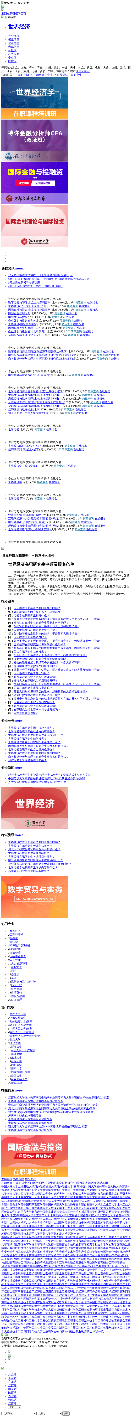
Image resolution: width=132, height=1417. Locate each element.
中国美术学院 (15, 1204)
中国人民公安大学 (90, 1200)
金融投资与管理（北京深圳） (26, 335)
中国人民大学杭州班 (22, 1032)
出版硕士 (6, 1273)
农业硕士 (12, 1280)
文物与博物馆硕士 (65, 1331)
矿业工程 (56, 1324)
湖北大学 (6, 435)
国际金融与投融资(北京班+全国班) (29, 375)
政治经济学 (121, 1240)
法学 (34, 1244)
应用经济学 (16, 1295)
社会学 (99, 1244)
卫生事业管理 (18, 956)
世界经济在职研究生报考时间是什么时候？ (40, 644)
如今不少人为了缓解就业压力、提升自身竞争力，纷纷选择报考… (54, 640)
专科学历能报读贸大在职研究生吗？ (36, 666)
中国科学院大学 (55, 1204)
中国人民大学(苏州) (21, 1028)
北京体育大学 (48, 1197)
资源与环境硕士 (96, 1309)
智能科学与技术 (101, 1284)
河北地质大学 (59, 1233)
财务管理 (16, 999)
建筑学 (20, 1266)
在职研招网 (22, 74)
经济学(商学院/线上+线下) (24, 449)
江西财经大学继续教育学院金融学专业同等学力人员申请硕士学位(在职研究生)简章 (58, 1097)
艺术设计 (50, 1313)
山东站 (12, 1389)
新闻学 (58, 1248)
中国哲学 (94, 1302)
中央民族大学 (15, 1222)
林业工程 (42, 1327)
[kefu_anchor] (9, 1355)
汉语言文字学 (53, 1280)
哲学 (106, 1244)
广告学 (93, 1295)
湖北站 (12, 1396)
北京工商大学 (58, 1215)
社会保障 (70, 1255)
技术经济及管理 (115, 1291)
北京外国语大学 (121, 1193)
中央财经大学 (19, 1079)
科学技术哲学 (73, 1302)
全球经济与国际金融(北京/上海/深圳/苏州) (33, 405)
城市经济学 (121, 1295)
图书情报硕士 (53, 1273)
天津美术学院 (97, 1229)
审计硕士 (94, 1273)
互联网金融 (66, 1262)
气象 (92, 1287)
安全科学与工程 (13, 1251)
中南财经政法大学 (76, 1193)
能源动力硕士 (114, 1309)
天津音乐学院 (81, 1229)
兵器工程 (75, 1327)
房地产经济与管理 (54, 1255)
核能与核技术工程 (114, 1327)
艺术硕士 (23, 1280)
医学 (37, 1284)
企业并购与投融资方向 (22, 320)
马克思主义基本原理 (112, 1306)
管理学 (41, 1244)
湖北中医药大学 (118, 1222)
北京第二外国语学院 (33, 1208)
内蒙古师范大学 (20, 1072)
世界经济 (13, 429)
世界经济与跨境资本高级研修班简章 (30, 1119)
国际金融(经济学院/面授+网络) (26, 522)
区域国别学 (30, 1298)
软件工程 (61, 1259)
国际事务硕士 (20, 1291)
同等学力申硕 (47, 1182)
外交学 (30, 1248)
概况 (13, 35)
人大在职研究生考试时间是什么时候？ (37, 608)
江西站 (12, 1403)
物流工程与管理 (71, 1313)
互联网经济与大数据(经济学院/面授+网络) (33, 518)
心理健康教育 (20, 1306)
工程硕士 (50, 1316)
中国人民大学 (9, 292)
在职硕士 (21, 1182)
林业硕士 (9, 1277)
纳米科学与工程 (121, 1284)
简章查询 (80, 302)
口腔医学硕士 (40, 1277)
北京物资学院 (74, 1215)
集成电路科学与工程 (60, 1284)
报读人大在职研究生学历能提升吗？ (36, 680)
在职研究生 (8, 1182)
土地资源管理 (81, 1295)
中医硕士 (119, 1280)
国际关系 (39, 1248)
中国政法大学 (9, 1197)
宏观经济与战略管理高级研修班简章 (30, 1122)
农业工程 (17, 1316)
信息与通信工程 (33, 1251)
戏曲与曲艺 (58, 1287)
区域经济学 (107, 1302)
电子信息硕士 (48, 1309)
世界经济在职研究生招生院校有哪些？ (31, 727)
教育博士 (15, 1262)
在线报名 (13, 54)
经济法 (75, 1266)
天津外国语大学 (46, 1229)
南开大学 (16, 1054)
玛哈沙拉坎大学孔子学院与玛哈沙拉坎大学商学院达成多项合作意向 (49, 774)
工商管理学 (16, 934)
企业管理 (16, 967)
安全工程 (125, 1320)
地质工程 (67, 1320)
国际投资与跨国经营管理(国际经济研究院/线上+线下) (40, 355)
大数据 (49, 1244)
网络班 (92, 1182)
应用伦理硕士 (53, 1291)
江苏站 (12, 1385)
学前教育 (34, 1306)
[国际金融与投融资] (34, 203)
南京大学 (16, 1068)
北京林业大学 (53, 1208)
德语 (53, 1306)
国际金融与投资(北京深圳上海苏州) (29, 309)
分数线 (12, 50)
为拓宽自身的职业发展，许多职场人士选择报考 (43, 626)
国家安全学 (8, 1287)
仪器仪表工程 (53, 1320)
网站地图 (102, 1182)
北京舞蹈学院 (64, 1197)
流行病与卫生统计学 (23, 981)
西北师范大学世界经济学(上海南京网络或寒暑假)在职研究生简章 (47, 1126)
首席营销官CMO (108, 1255)
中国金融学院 (119, 1197)
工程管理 (67, 1291)
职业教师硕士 (84, 1331)
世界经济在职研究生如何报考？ (27, 738)
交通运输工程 (111, 1320)
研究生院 (39, 1302)
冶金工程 (6, 1324)
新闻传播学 (102, 1251)
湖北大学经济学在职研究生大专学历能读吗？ (41, 658)
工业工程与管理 (74, 1316)
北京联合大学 (107, 1215)
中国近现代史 (92, 1306)
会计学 (15, 974)
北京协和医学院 (74, 1204)
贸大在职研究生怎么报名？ (30, 651)
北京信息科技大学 (100, 1197)
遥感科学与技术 (82, 1284)
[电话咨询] (9, 1352)
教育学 (27, 1244)
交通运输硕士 (37, 1313)
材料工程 (28, 1320)
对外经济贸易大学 (12, 341)
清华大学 (15, 1043)
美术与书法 (71, 1287)
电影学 (102, 1295)
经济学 (14, 941)
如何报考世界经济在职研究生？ (27, 760)
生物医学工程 (29, 1327)
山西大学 (16, 1075)
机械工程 (89, 1316)
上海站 (12, 1378)
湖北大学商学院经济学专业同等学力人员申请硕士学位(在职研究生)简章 (51, 1108)
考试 (13, 46)
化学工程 (39, 1320)
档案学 (91, 1244)
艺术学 (55, 1251)
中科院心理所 (119, 1208)
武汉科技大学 (71, 1200)
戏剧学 (110, 1295)
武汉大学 (16, 1061)
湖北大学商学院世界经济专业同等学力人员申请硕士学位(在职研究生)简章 (53, 1104)
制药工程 (64, 1327)
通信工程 (111, 1316)
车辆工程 (39, 1316)
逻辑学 (49, 1331)
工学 (26, 1284)
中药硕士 (75, 1277)
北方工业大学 (95, 1219)
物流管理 (15, 952)
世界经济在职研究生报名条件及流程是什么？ (35, 735)
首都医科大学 (92, 1204)
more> (19, 268)
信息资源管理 (78, 1244)
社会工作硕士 (120, 1266)
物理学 (41, 1295)
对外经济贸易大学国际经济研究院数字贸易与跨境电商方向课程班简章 (51, 1112)
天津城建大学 (117, 1226)
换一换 (75, 1233)
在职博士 (33, 1182)
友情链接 (6, 1179)
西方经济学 (121, 1302)
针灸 (78, 1280)
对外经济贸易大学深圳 (108, 1211)
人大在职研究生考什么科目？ (32, 673)
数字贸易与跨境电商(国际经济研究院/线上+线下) (37, 351)
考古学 (25, 1255)
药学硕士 (64, 1277)
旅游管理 (23, 1259)
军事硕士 (86, 1277)
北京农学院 (38, 1211)
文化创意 (114, 1251)
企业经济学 (38, 1262)
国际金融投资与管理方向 (23, 327)
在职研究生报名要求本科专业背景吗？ (37, 709)
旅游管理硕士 (37, 1273)
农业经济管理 (51, 1266)
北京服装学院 (12, 1219)
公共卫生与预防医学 (85, 1262)
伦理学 (85, 1302)
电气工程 (28, 1316)
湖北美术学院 (100, 1222)
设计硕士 (83, 1287)
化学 (100, 1259)
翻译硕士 (23, 1269)
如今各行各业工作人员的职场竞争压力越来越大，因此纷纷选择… (54, 648)
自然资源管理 (12, 1255)
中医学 (96, 1269)
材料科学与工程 (96, 1298)
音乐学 (63, 1251)
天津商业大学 (64, 1229)
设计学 (44, 1284)
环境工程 (16, 985)
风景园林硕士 (119, 1277)
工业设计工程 (122, 1324)
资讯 (13, 43)
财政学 (14, 1259)
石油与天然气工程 (73, 1324)
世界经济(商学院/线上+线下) (25, 445)
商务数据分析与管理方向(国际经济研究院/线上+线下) (40, 358)
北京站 (12, 1374)
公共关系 (100, 1291)
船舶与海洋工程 (11, 1327)
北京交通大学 (103, 1208)
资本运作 (17, 1298)
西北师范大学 (9, 455)
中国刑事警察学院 (34, 1204)
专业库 (12, 57)
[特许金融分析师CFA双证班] (34, 160)
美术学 (71, 1251)
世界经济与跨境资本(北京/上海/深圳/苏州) (33, 395)
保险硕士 (67, 1273)
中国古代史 (77, 1306)
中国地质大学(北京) (34, 1200)
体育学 (104, 1269)
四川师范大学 (86, 1211)
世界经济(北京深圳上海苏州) (25, 306)
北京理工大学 (70, 1208)
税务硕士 (125, 1269)
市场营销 (16, 992)
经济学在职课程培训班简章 (24, 1115)
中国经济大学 (9, 504)
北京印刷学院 (67, 1219)
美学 (78, 1251)
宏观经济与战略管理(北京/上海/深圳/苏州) (33, 398)
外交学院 (6, 419)
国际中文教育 (117, 1287)
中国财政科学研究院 (24, 1229)
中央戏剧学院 (59, 1222)
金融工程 (34, 1259)
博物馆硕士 (102, 1287)
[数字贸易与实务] (34, 916)
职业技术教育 (26, 1302)
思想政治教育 (70, 1248)
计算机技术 (88, 1313)
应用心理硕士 (9, 1269)
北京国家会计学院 (48, 1219)
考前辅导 (16, 1082)
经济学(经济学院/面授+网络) (25, 514)
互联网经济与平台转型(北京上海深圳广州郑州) (36, 402)
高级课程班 (8, 381)
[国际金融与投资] (34, 1175)
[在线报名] (9, 1359)
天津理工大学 (84, 1226)
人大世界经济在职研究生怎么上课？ (36, 629)
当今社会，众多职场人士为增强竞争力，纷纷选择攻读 (47, 655)
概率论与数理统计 (21, 945)
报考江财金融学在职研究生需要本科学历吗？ (41, 622)
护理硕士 (53, 1277)
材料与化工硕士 (77, 1309)
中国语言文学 (62, 1244)
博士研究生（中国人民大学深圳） (29, 413)
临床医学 (65, 1266)
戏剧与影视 (44, 1287)
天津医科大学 (114, 1229)
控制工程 (34, 1324)
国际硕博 (81, 1182)
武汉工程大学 (70, 1211)
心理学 (113, 1244)
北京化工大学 (108, 1204)
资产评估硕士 (81, 1273)
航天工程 (97, 1327)
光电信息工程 (15, 1320)
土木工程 (100, 1316)
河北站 (12, 1399)
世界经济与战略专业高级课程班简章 (30, 1130)
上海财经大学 (18, 1017)
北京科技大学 (12, 1208)
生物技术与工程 (93, 1320)
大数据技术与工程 (15, 1331)
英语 (13, 978)
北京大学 (15, 1039)
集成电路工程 (20, 1324)
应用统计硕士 (56, 1269)
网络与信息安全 (35, 1331)
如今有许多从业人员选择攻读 (32, 677)
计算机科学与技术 (87, 1255)
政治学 (44, 1259)
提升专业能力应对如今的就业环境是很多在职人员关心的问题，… (54, 619)
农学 (31, 1284)
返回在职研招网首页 (13, 13)
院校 (12, 61)
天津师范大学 (100, 1226)
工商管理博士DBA (48, 1298)
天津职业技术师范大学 (26, 1233)
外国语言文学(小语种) (111, 1248)
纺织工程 (89, 1324)
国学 (13, 970)
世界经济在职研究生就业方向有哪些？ (31, 731)
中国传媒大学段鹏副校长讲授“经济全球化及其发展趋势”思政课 (46, 778)
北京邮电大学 (86, 1208)
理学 (76, 1298)
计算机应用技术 (16, 1248)
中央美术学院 (42, 1222)
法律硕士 (114, 1269)
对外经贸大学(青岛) (21, 1021)
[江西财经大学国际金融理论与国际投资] (34, 246)
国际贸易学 (18, 996)
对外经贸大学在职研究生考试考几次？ (37, 695)
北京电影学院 (81, 1197)
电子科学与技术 (33, 1266)
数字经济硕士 (37, 1291)
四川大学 (16, 1064)
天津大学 (20, 1226)
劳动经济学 (36, 1255)
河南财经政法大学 (12, 488)
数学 (73, 1280)
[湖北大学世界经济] (34, 827)
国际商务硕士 (84, 1269)
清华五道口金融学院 (79, 1222)
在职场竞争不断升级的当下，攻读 (34, 611)
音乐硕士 (20, 1287)
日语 (59, 1306)
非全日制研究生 (66, 1182)
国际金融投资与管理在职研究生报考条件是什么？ (38, 745)
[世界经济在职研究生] (34, 117)
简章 (13, 39)
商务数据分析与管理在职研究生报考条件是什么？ (38, 756)
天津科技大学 (51, 1226)
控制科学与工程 (88, 1259)
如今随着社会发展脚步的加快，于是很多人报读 (43, 633)
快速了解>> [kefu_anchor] (83, 71)
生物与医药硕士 (19, 1313)
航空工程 (86, 1327)
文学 (20, 1284)
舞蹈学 (12, 1266)
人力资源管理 (19, 963)
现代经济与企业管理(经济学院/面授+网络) (33, 525)
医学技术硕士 (89, 1280)
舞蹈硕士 (31, 1287)
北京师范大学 (41, 1215)
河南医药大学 (25, 1215)
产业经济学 (88, 1251)
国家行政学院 (111, 1219)
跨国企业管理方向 (19, 313)
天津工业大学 (67, 1226)
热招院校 (18, 1179)
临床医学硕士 (23, 1277)
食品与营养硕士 (116, 1298)
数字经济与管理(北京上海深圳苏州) (29, 302)
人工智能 (15, 960)
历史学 (66, 1280)
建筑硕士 (97, 1277)
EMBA (107, 1277)
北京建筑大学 (53, 1211)
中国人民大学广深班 (23, 1050)
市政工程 (67, 1295)
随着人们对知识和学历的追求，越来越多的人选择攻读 (47, 691)
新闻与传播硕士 (38, 1269)
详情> (58, 611)
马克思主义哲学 (55, 1302)
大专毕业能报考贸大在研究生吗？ (34, 702)
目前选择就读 (22, 713)
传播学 (66, 1306)
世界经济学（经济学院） (23, 465)
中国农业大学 (54, 1200)
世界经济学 (15, 482)
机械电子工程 (53, 1295)
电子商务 (89, 1291)
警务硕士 (105, 1273)
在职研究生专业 (43, 74)
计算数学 (15, 949)
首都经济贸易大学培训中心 (17, 365)
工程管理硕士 (37, 1280)
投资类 (49, 1248)
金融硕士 (72, 1259)
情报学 (52, 1259)
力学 (59, 1313)
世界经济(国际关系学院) (22, 324)
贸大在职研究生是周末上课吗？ (33, 687)
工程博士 (26, 1262)
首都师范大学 (91, 1215)
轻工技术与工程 (104, 1324)
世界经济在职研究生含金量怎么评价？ (31, 749)
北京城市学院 (29, 1219)
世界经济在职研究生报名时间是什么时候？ (34, 753)
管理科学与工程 (88, 1248)
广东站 (12, 1381)
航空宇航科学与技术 (27, 1309)
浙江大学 (16, 1046)
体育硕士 (116, 1273)
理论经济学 (66, 1298)
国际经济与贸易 (18, 317)
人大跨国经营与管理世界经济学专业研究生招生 (37, 782)
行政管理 (17, 1244)
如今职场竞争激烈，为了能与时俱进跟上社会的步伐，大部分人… (54, 684)
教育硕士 (103, 1262)
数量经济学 (30, 1295)
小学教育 (45, 1306)
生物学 (83, 1298)
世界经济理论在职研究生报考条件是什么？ (34, 742)
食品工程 (53, 1327)
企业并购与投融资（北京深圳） (27, 331)
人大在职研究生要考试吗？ (30, 637)
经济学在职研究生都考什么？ (32, 615)
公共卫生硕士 (104, 1266)
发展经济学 (52, 1262)
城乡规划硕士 (20, 1273)
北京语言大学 (23, 1211)
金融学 (14, 938)
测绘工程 (78, 1320)
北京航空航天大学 (29, 1197)
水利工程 (45, 1324)
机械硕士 (61, 1309)
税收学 (115, 1259)
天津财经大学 (34, 1226)
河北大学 (6, 472)
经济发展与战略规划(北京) (24, 409)
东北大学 (16, 1057)
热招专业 (30, 1179)
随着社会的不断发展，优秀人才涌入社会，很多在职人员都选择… (54, 669)
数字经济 (15, 931)
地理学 (107, 1259)
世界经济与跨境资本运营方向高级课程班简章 (35, 1101)
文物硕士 (12, 1284)
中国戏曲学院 (109, 1200)
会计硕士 (70, 1269)
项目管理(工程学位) (107, 1313)
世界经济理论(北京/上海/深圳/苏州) (29, 529)
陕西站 (12, 1392)
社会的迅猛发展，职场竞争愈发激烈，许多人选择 (44, 662)
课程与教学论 (106, 1280)
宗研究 (60, 1316)
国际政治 (122, 1244)
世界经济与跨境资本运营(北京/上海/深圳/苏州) (36, 391)
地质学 (47, 1251)
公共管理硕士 (87, 1266)
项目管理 (16, 988)
